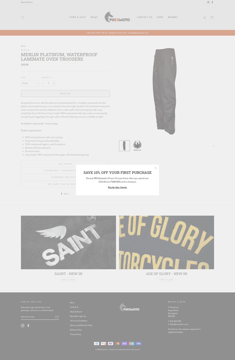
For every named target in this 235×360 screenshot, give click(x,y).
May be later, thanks (117, 187)
